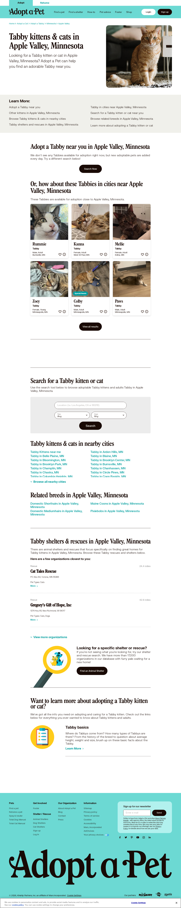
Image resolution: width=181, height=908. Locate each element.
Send (159, 812)
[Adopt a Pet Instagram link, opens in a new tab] (144, 837)
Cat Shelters (39, 827)
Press (60, 819)
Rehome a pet (15, 812)
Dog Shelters (39, 823)
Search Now (90, 168)
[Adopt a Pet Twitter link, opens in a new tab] (127, 837)
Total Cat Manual (17, 823)
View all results (90, 326)
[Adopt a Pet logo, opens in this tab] (90, 869)
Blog (60, 812)
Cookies (87, 819)
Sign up (165, 12)
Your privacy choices (94, 834)
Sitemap (88, 808)
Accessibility (90, 823)
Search (90, 425)
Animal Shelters (40, 819)
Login (148, 12)
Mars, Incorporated (93, 827)
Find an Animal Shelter (92, 670)
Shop (129, 12)
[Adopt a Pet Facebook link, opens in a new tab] (121, 837)
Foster (118, 12)
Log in (36, 834)
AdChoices (89, 831)
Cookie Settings (74, 895)
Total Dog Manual (17, 819)
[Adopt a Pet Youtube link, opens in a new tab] (138, 837)
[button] (60, 254)
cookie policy (18, 905)
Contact (62, 816)
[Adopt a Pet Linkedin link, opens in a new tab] (149, 837)
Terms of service (91, 816)
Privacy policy (90, 812)
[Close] (176, 903)
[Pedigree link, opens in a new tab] (158, 894)
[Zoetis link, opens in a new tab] (168, 894)
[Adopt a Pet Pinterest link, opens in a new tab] (132, 837)
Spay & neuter (15, 816)
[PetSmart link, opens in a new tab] (145, 894)
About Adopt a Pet (67, 808)
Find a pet (14, 808)
